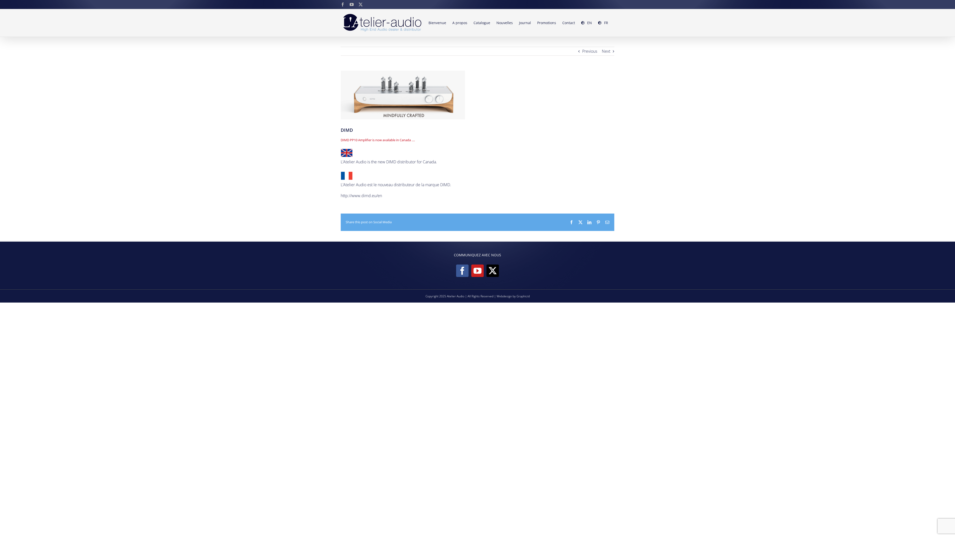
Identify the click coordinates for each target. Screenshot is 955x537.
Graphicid (523, 296)
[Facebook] (462, 271)
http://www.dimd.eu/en (361, 195)
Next (606, 51)
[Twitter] (492, 271)
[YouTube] (477, 271)
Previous (589, 51)
